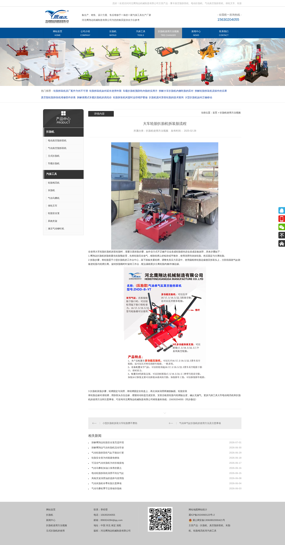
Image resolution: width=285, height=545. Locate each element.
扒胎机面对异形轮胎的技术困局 (166, 97)
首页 (215, 112)
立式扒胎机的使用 (55, 530)
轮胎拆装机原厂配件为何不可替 (70, 90)
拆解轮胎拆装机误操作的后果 (211, 90)
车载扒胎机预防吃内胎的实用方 (140, 90)
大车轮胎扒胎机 (103, 251)
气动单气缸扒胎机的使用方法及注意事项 (200, 423)
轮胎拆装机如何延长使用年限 (105, 90)
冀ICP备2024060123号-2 (202, 515)
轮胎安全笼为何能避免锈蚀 (105, 457)
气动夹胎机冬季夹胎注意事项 (107, 483)
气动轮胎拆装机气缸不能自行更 (108, 452)
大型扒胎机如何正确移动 (198, 97)
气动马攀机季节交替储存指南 (107, 488)
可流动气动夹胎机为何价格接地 (108, 463)
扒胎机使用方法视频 (168, 33)
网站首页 (57, 33)
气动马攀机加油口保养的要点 (107, 468)
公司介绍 (85, 33)
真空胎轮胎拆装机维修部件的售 (58, 97)
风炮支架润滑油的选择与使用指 (108, 478)
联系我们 (223, 33)
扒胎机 (113, 33)
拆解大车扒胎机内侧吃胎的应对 (176, 90)
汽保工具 (140, 33)
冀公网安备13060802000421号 (208, 520)
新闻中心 (196, 33)
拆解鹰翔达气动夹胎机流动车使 (108, 447)
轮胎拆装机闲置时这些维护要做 (130, 97)
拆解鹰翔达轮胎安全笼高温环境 (108, 442)
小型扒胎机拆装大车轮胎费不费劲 (120, 423)
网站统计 (202, 509)
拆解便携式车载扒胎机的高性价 (94, 97)
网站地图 (193, 509)
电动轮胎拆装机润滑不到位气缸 (108, 473)
